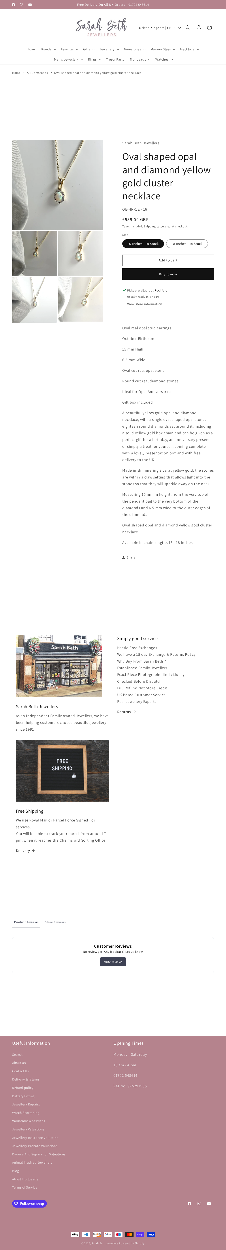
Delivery (23, 850)
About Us (19, 1062)
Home (16, 73)
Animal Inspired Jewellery (32, 1162)
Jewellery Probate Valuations (34, 1145)
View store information (144, 304)
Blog (15, 1170)
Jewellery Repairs (26, 1104)
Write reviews (113, 962)
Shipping (150, 226)
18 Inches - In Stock (187, 243)
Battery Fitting (23, 1096)
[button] (48, 49)
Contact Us (20, 1071)
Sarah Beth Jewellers (105, 1243)
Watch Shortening (26, 1112)
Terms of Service (25, 1187)
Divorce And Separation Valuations (39, 1154)
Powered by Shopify (132, 1243)
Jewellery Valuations (28, 1129)
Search (17, 1054)
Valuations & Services (28, 1121)
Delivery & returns (26, 1079)
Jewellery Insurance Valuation (35, 1137)
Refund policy (23, 1087)
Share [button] (131, 557)
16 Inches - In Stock (143, 243)
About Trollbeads (25, 1179)
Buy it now (168, 274)
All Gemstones (37, 73)
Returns (124, 711)
